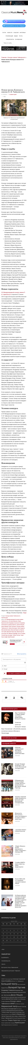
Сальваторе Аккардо (6, 635)
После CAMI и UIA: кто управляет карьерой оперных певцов (20, 881)
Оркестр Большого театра (6, 1014)
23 (25, 937)
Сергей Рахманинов (18, 1018)
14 (17, 933)
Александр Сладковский (19, 979)
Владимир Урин (19, 990)
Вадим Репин (4, 987)
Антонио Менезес (13, 621)
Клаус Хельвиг (12, 626)
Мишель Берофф (13, 633)
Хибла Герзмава (11, 1022)
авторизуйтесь (22, 654)
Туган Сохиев (23, 1020)
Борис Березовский (21, 984)
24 (3, 940)
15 (21, 933)
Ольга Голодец (21, 633)
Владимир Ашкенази (13, 623)
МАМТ (13, 1003)
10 (3, 933)
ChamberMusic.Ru (5, 961)
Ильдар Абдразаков (5, 1001)
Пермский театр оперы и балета (14, 1016)
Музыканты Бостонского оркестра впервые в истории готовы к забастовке (21, 816)
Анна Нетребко (6, 981)
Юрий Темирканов (5, 1024)
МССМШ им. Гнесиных (19, 1003)
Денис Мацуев (20, 624)
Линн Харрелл (21, 628)
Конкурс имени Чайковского (17, 57)
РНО (13, 1018)
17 (3, 937)
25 (7, 940)
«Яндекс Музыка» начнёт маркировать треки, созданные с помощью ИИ (20, 849)
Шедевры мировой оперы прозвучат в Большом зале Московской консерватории (20, 799)
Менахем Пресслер (11, 631)
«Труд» (25, 612)
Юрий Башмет (11, 637)
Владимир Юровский (17, 992)
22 (21, 937)
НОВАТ (23, 1012)
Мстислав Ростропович (16, 1012)
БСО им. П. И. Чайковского (17, 981)
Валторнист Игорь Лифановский (9, 967)
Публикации (4, 617)
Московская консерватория (8, 1008)
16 (25, 933)
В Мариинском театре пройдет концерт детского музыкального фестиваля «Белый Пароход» (20, 784)
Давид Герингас (12, 624)
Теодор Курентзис (14, 1020)
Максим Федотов (15, 630)
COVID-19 (3, 979)
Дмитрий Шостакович (12, 999)
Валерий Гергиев (16, 987)
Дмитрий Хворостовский (15, 997)
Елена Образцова (21, 999)
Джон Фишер (4, 626)
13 (14, 933)
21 (17, 937)
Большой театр (9, 984)
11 (7, 933)
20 (14, 937)
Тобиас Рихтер (16, 635)
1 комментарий (12, 94)
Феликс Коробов (4, 1022)
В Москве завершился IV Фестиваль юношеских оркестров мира (19, 750)
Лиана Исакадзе (13, 628)
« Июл (2, 949)
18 (7, 937)
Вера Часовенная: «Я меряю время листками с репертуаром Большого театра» (20, 716)
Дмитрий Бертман (5, 997)
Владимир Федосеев (6, 992)
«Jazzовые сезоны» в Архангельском (20, 830)
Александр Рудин (9, 979)
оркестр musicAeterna (13, 1024)
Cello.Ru (3, 964)
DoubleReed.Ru (5, 957)
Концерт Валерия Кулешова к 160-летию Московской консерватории (20, 766)
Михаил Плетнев (22, 1006)
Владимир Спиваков (8, 990)
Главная (3, 57)
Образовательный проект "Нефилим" (10, 970)
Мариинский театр (9, 1006)
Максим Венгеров (5, 630)
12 (10, 933)
